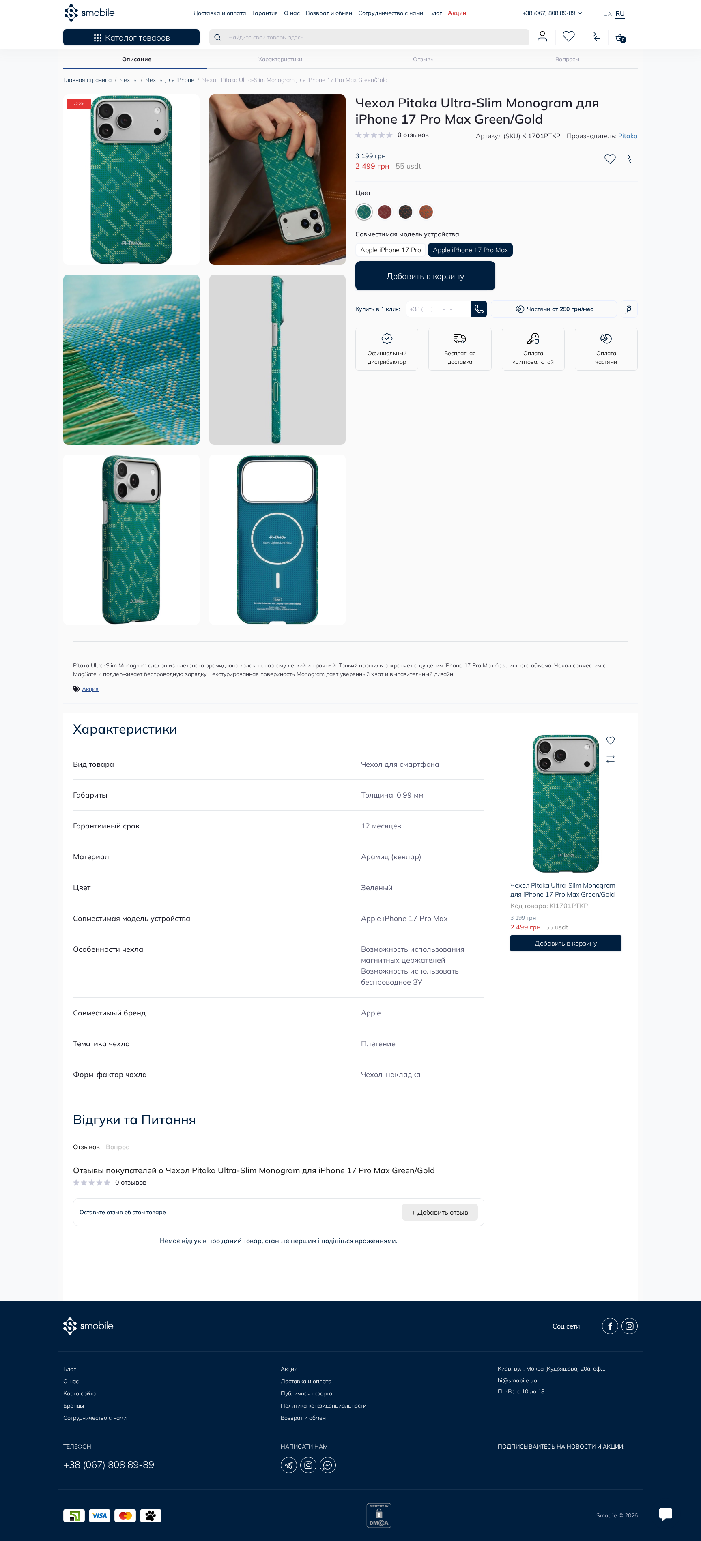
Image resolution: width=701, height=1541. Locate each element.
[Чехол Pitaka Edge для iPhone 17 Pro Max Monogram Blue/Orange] (426, 212)
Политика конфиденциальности (323, 1405)
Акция (90, 689)
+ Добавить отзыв (440, 1212)
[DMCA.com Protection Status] (378, 1515)
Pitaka (628, 136)
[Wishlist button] (610, 159)
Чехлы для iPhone (170, 80)
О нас (292, 13)
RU (620, 13)
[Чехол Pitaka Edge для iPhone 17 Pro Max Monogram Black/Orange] (405, 212)
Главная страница (87, 80)
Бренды (73, 1405)
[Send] (479, 309)
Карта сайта (79, 1393)
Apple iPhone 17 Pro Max (404, 918)
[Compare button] (629, 159)
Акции (457, 13)
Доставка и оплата (220, 13)
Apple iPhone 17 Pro (390, 250)
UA (608, 13)
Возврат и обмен (329, 13)
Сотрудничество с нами (390, 13)
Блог (435, 13)
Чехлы (129, 80)
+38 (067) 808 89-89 (108, 1464)
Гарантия (265, 13)
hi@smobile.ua (517, 1380)
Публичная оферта (306, 1393)
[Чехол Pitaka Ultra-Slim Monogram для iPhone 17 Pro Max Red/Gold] (385, 212)
